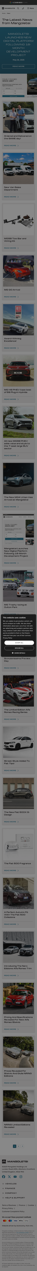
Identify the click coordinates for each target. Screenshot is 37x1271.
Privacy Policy (7, 638)
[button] (18, 653)
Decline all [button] (19, 648)
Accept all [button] (19, 643)
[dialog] (18, 635)
